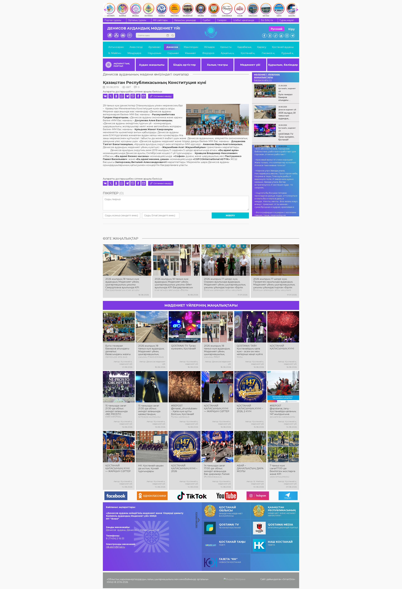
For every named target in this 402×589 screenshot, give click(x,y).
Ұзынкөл (190, 53)
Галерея (221, 20)
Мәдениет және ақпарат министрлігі (282, 511)
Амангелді (136, 46)
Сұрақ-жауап (287, 20)
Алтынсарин (116, 46)
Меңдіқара (134, 53)
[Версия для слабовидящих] (129, 35)
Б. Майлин (114, 53)
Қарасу (261, 46)
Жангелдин (191, 46)
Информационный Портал (283, 526)
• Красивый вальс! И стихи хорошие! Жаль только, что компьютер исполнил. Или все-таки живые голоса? (275, 162)
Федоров (208, 53)
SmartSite (288, 579)
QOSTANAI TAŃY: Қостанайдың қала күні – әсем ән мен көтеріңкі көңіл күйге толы (250, 351)
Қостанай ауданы (283, 46)
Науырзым (154, 53)
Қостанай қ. (248, 53)
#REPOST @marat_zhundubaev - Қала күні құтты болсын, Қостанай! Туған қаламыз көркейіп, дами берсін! (184, 411)
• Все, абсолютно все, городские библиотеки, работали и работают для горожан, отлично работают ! (275, 151)
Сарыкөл (173, 53)
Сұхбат (207, 20)
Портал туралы (112, 20)
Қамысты (226, 46)
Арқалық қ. (227, 53)
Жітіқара (209, 46)
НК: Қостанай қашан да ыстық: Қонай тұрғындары (150, 468)
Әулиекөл (154, 46)
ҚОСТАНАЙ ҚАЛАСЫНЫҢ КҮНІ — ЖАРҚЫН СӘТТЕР (216, 408)
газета (280, 543)
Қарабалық (244, 46)
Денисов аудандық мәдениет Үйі (143, 28)
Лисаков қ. (268, 53)
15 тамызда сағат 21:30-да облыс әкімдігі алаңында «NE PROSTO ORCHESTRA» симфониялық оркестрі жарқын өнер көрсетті (116, 411)
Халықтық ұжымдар (185, 20)
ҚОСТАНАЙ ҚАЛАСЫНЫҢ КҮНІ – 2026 (184, 468)
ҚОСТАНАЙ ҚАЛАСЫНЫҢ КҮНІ (282, 347)
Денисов (172, 46)
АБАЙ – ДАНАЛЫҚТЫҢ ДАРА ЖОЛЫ (250, 468)
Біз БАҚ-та (267, 20)
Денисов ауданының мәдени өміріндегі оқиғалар (146, 74)
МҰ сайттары (160, 20)
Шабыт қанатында (243, 20)
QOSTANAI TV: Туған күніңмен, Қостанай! (183, 347)
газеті (232, 543)
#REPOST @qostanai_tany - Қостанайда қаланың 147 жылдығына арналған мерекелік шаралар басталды (283, 411)
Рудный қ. (287, 53)
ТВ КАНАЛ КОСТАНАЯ (230, 526)
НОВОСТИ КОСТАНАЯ (230, 560)
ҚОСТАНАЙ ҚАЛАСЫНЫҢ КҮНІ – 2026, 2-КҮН (250, 408)
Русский (276, 28)
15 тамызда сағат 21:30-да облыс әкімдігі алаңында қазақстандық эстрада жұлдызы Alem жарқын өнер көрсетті (150, 411)
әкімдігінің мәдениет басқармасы (231, 511)
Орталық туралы (137, 20)
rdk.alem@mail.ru (115, 547)
